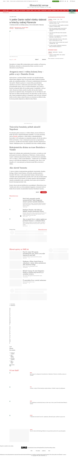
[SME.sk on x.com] (37, 453)
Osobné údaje (42, 454)
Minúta (13, 10)
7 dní (61, 19)
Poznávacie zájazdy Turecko (9, 332)
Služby (8, 1)
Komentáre (43, 10)
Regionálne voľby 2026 (32, 1)
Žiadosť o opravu (62, 454)
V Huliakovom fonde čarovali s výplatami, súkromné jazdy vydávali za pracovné (47, 416)
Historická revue (39, 5)
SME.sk (4, 10)
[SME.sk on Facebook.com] (36, 453)
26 (29, 283)
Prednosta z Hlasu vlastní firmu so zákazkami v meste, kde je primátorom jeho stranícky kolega (34, 263)
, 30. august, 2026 (31, 7)
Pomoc (48, 447)
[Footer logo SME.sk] (24, 447)
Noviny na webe (13, 1)
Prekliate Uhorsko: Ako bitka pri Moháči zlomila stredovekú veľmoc (33, 210)
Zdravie (68, 10)
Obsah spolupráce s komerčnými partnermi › (56, 58)
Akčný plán (54, 454)
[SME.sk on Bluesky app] (42, 453)
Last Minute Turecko (12, 356)
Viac (37, 1)
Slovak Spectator (15, 454)
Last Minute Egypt (12, 361)
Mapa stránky (52, 447)
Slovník (25, 1)
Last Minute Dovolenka (20, 1)
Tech (61, 10)
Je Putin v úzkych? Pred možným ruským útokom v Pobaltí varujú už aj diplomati (47, 388)
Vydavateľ (36, 447)
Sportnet (10, 454)
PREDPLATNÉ (56, 1)
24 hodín (54, 19)
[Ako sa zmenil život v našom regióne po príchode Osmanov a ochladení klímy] (15, 222)
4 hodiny (50, 19)
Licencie (57, 454)
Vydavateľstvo (21, 454)
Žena (64, 10)
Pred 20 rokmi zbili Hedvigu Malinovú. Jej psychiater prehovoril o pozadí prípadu (47, 431)
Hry (27, 1)
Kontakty (28, 447)
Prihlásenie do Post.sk (4, 454)
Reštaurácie (13, 305)
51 (29, 216)
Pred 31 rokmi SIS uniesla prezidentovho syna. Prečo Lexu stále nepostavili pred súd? (34, 253)
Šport (39, 10)
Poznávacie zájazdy (13, 353)
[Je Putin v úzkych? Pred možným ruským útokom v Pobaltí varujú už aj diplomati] (19, 392)
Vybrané (50, 52)
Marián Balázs (25, 283)
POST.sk (72, 12)
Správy (4, 1)
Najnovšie (60, 52)
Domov (17, 10)
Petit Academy (37, 454)
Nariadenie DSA (48, 454)
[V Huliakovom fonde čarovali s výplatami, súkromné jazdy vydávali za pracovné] (19, 421)
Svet (35, 10)
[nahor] (56, 448)
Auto (58, 10)
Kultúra (49, 10)
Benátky (15, 136)
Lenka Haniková (25, 267)
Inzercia (25, 454)
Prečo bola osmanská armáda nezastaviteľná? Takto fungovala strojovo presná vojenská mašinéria (33, 200)
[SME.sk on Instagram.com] (39, 453)
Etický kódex (44, 447)
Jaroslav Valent (25, 27)
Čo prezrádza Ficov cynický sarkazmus (34, 280)
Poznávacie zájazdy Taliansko (9, 314)
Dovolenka (13, 304)
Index (32, 10)
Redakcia (32, 447)
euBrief (54, 10)
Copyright (34, 455)
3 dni (58, 19)
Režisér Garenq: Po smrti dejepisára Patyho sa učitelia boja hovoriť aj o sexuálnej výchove (33, 272)
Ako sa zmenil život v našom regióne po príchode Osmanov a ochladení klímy (35, 220)
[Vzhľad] (68, 1)
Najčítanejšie (55, 52)
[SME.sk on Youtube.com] (40, 453)
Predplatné (40, 447)
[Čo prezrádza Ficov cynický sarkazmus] (15, 282)
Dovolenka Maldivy (13, 359)
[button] (71, 10)
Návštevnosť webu (30, 454)
